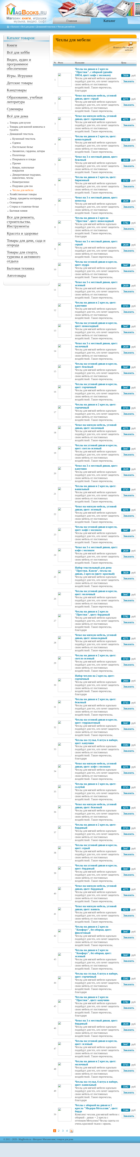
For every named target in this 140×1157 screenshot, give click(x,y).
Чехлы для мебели (22, 190)
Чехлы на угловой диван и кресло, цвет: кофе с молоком (96, 528)
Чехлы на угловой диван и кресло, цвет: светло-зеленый (96, 447)
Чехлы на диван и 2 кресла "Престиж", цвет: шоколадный (94, 219)
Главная (71, 20)
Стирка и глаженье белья (24, 206)
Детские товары (20, 83)
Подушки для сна (22, 186)
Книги (12, 45)
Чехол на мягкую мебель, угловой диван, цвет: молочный (95, 426)
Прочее (16, 163)
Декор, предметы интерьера (26, 198)
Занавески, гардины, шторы (28, 151)
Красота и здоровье (22, 233)
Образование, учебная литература (25, 99)
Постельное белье (22, 146)
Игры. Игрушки (19, 76)
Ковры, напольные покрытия (23, 169)
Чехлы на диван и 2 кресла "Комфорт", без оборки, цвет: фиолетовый (93, 929)
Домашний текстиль (45, 27)
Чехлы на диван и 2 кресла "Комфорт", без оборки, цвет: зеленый (93, 953)
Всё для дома (27, 27)
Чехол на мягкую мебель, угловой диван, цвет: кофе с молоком (95, 765)
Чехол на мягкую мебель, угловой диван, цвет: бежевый (95, 806)
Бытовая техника (20, 268)
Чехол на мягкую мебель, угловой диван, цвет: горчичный (95, 117)
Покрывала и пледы (24, 159)
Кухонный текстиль (23, 138)
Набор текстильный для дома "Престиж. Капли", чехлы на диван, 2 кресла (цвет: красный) (95, 570)
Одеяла (16, 142)
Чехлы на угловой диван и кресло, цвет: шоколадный (96, 324)
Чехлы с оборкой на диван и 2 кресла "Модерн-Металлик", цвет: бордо (96, 1108)
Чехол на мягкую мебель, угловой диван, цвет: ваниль (95, 908)
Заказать (128, 81)
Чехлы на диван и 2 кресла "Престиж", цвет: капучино (92, 999)
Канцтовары (17, 90)
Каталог (109, 21)
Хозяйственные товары (23, 194)
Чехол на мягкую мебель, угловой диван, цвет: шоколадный (95, 637)
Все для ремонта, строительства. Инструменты (21, 221)
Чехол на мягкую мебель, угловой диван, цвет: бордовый (95, 887)
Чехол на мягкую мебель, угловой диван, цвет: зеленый (95, 508)
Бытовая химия (18, 210)
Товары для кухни (20, 122)
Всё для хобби (18, 52)
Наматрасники (20, 181)
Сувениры (15, 109)
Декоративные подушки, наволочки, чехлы (26, 176)
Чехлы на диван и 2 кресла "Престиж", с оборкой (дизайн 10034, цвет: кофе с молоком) (93, 72)
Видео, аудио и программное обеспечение (19, 64)
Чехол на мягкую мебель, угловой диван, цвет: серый (95, 97)
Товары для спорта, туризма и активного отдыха (23, 256)
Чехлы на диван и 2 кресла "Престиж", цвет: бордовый (92, 613)
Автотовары (16, 275)
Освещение (16, 202)
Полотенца (18, 155)
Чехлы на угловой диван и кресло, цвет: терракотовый (96, 721)
